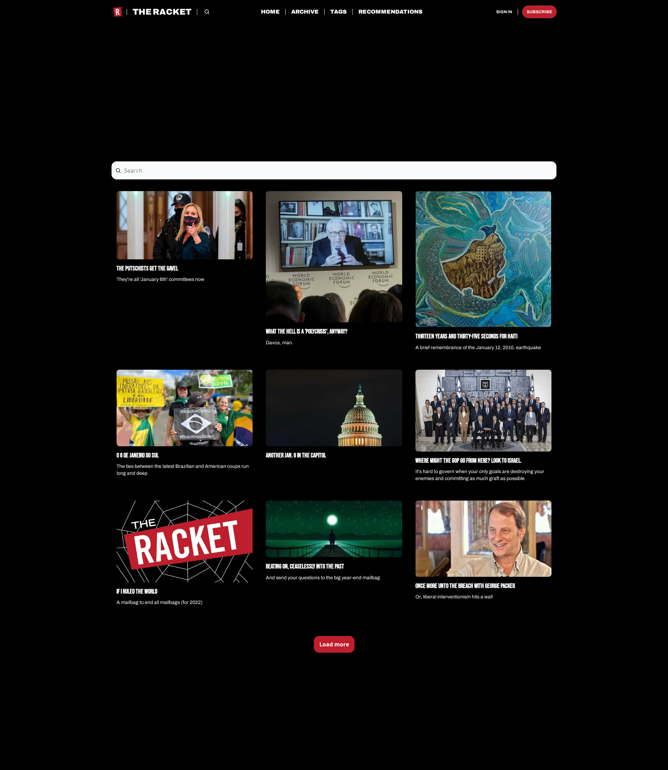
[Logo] (117, 12)
